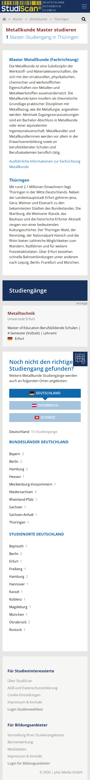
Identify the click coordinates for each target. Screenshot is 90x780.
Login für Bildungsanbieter (29, 763)
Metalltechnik (21, 313)
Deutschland (48, 393)
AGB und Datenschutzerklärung (33, 688)
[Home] (4, 19)
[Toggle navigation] (84, 6)
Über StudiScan (20, 680)
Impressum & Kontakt (25, 702)
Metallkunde (38, 19)
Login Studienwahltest (25, 709)
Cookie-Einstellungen (24, 695)
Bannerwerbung (20, 742)
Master (18, 19)
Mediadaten (17, 749)
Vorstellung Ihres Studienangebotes (36, 735)
